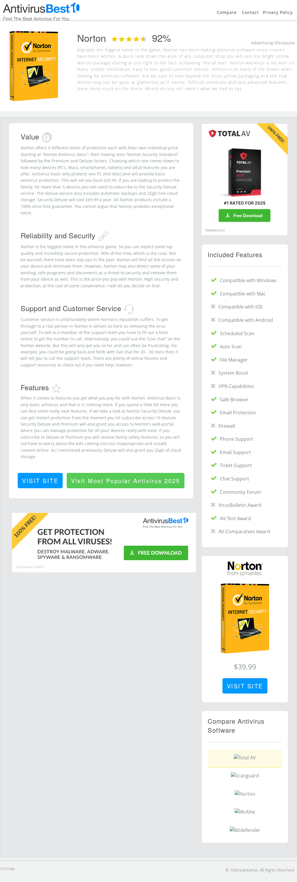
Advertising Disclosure (273, 43)
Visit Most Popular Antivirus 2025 (125, 480)
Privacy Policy (278, 12)
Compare (227, 12)
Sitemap (7, 868)
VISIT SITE (40, 480)
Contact (250, 12)
